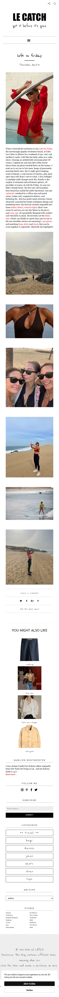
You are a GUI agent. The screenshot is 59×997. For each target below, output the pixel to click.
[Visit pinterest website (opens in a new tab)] (12, 78)
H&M (31, 920)
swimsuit (10, 193)
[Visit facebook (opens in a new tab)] (26, 601)
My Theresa (33, 913)
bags (29, 840)
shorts (36, 224)
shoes (29, 871)
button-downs (17, 207)
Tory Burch (33, 925)
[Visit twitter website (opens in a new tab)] (21, 601)
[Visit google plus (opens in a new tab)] (32, 601)
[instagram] (22, 790)
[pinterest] (27, 790)
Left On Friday (45, 149)
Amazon (8, 913)
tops (30, 879)
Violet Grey (9, 915)
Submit (30, 815)
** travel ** (29, 833)
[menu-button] (29, 40)
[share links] (49, 3)
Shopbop (8, 920)
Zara (7, 925)
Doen (31, 927)
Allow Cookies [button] (29, 984)
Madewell (33, 922)
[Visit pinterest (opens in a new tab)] (38, 601)
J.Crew (8, 922)
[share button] (54, 3)
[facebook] (32, 790)
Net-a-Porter (34, 915)
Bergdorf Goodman (12, 918)
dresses (30, 848)
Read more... (11, 774)
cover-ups (14, 213)
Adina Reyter (10, 927)
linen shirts (23, 224)
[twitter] (36, 790)
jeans (29, 856)
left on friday (29, 56)
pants (29, 863)
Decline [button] (29, 990)
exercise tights (30, 207)
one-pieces (47, 221)
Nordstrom (33, 918)
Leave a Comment (29, 593)
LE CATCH (29, 17)
